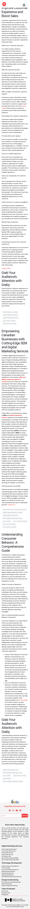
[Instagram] (13, 810)
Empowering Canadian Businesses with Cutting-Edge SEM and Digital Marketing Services (15, 341)
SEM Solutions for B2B (9, 323)
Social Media (6, 778)
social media (23, 700)
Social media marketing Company (13, 781)
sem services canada (9, 320)
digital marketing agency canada (12, 512)
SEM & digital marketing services (12, 518)
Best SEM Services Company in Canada (14, 509)
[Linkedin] (20, 810)
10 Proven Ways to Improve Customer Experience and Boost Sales (15, 10)
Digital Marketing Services (10, 318)
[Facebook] (9, 810)
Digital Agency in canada (10, 312)
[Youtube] (16, 810)
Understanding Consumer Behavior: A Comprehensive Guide (13, 542)
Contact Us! (11, 505)
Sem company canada (20, 521)
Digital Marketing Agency (10, 315)
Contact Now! (6, 268)
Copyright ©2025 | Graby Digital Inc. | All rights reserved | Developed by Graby (15, 905)
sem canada (6, 521)
